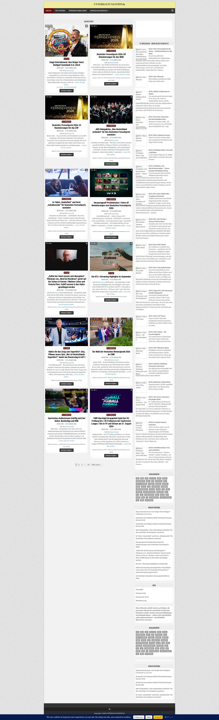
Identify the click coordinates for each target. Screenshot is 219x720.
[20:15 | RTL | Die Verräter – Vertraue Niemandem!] (141, 229)
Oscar (158, 489)
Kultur (144, 486)
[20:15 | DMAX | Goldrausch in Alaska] (141, 102)
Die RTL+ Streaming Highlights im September (111, 276)
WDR (142, 500)
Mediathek (164, 486)
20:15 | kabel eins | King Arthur (159, 382)
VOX (137, 500)
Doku (159, 478)
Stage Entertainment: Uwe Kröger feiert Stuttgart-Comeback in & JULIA (66, 63)
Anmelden (139, 589)
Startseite (49, 10)
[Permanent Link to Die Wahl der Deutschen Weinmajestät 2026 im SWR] (111, 332)
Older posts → (97, 465)
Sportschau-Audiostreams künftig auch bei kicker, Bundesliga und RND (66, 419)
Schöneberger (149, 495)
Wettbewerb (149, 500)
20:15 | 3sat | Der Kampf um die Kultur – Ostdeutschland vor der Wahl (160, 51)
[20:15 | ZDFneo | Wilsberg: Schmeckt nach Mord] (141, 374)
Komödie (165, 484)
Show (67, 348)
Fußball (151, 484)
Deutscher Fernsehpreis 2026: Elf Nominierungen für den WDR (111, 55)
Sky (167, 495)
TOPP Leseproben (60, 10)
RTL (137, 495)
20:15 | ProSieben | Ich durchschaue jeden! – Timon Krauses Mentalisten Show (159, 168)
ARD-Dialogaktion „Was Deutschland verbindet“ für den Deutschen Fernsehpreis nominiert (111, 132)
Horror (158, 484)
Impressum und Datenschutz (98, 10)
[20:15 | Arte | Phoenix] (141, 87)
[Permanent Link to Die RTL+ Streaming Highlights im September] (111, 256)
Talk (143, 497)
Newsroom (69, 70)
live (149, 486)
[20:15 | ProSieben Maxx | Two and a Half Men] (141, 160)
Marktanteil (155, 486)
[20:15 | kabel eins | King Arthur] (141, 392)
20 (89, 465)
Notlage (151, 489)
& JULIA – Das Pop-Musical (66, 87)
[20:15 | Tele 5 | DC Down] (141, 326)
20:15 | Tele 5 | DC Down (157, 316)
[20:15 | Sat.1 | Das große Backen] (141, 278)
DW (153, 481)
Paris (167, 489)
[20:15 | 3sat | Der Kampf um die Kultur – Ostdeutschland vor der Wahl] (141, 59)
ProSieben (160, 492)
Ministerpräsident (141, 489)
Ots (163, 489)
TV (147, 497)
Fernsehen (112, 51)
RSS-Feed (61, 68)
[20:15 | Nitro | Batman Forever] (141, 145)
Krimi (137, 486)
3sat (137, 478)
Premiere (139, 492)
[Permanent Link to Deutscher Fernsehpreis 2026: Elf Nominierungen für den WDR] (111, 37)
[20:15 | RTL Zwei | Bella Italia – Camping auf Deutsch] (141, 204)
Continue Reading (67, 90)
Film (67, 59)
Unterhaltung (154, 497)
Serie (157, 495)
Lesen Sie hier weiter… (123, 74)
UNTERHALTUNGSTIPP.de (109, 4)
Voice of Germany (165, 497)
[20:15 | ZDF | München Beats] (141, 358)
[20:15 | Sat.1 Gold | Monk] (141, 255)
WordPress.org (141, 600)
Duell (148, 481)
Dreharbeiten (140, 481)
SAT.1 (141, 495)
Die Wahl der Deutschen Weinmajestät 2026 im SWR (111, 353)
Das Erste (153, 478)
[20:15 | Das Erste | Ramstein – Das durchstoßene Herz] (141, 127)
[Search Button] (172, 10)
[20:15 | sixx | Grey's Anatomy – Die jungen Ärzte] (141, 407)
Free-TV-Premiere (141, 484)
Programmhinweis (149, 492)
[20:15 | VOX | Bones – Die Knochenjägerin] (141, 342)
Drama (165, 478)
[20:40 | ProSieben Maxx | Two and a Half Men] (141, 458)
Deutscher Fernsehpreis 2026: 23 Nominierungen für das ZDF (66, 126)
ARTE (146, 478)
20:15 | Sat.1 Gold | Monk (157, 244)
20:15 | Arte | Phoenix (156, 76)
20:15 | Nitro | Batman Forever (159, 135)
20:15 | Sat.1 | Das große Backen (160, 267)
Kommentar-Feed (142, 597)
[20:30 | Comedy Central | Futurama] (141, 432)
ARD (142, 478)
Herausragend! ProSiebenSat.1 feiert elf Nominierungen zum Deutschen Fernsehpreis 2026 (111, 205)
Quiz (166, 492)
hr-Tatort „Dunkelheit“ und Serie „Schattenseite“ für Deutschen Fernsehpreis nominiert (66, 205)
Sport (138, 497)
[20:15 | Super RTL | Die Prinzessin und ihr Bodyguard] (141, 301)
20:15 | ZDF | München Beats (159, 348)
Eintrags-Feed (141, 593)
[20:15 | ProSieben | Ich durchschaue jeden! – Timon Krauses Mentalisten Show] (141, 176)
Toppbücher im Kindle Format (78, 10)
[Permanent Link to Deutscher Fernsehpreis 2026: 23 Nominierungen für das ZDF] (66, 108)
